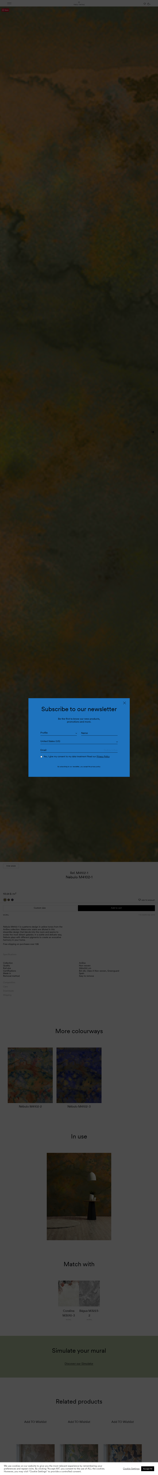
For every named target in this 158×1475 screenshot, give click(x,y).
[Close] (124, 703)
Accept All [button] (147, 1469)
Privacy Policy (103, 756)
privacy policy (95, 766)
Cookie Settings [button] (131, 1468)
